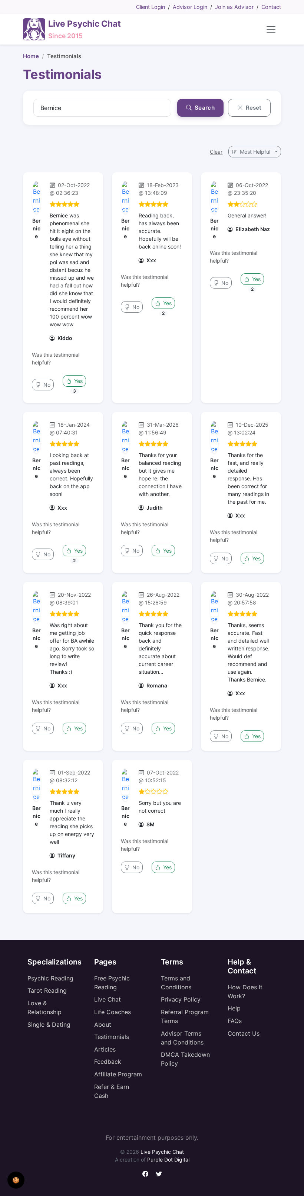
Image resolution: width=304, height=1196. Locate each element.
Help (234, 1008)
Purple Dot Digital (168, 1159)
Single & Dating (48, 1024)
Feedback (107, 1061)
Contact (271, 7)
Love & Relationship (44, 1007)
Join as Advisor (234, 7)
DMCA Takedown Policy (185, 1059)
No (46, 385)
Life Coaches (112, 1012)
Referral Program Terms (185, 1016)
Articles (105, 1049)
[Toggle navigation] (271, 29)
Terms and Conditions (176, 983)
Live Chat (107, 999)
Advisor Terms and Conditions (182, 1038)
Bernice (36, 228)
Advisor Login (190, 7)
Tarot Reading (47, 990)
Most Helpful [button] (255, 152)
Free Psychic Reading (112, 983)
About (102, 1024)
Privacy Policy (181, 999)
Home (31, 56)
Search (204, 107)
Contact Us (244, 1033)
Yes (78, 381)
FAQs (235, 1021)
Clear (216, 152)
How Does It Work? (245, 991)
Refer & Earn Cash (111, 1091)
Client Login (150, 7)
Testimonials (111, 1036)
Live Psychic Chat (162, 1152)
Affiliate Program (118, 1074)
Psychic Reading (50, 978)
